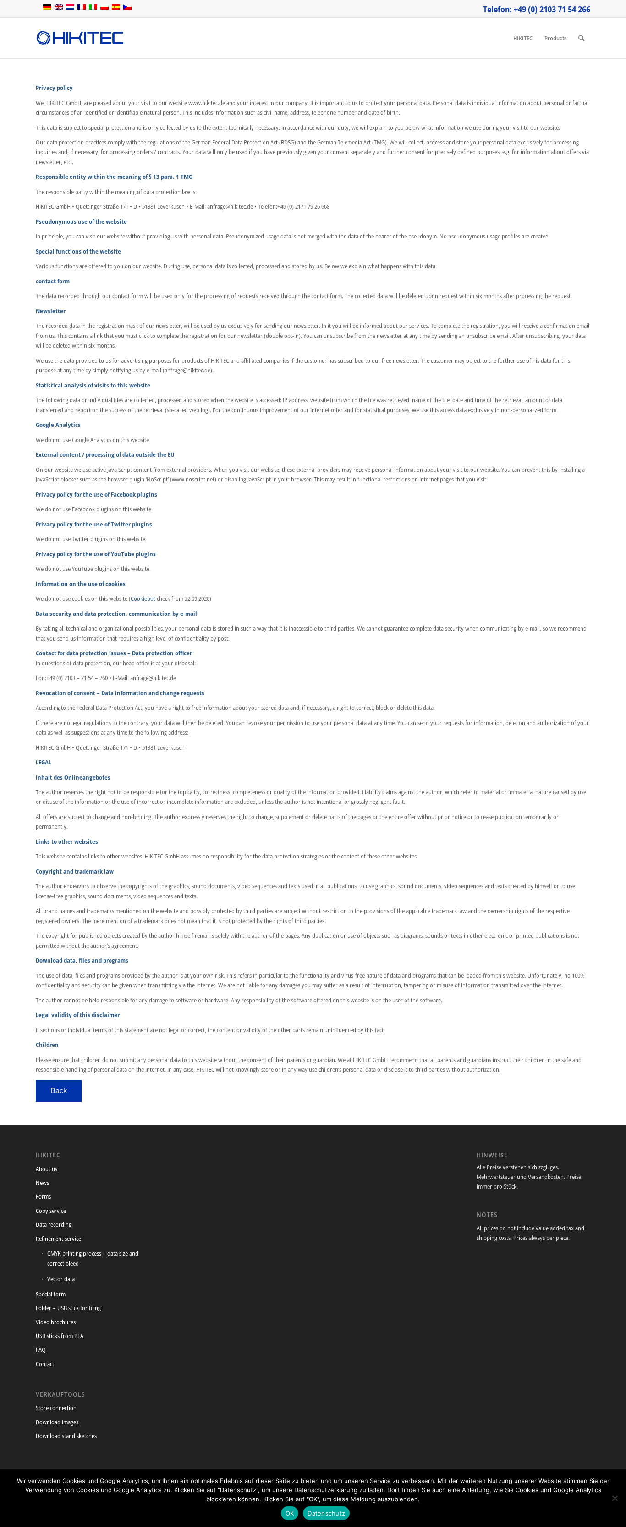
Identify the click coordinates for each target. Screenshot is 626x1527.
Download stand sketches (66, 1436)
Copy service (51, 1210)
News (42, 1182)
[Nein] (614, 1498)
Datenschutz (326, 1513)
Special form (51, 1294)
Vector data (61, 1279)
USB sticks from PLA (59, 1336)
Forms (43, 1196)
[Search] (581, 38)
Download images (57, 1422)
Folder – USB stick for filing (68, 1308)
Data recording (53, 1224)
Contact (45, 1364)
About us (46, 1169)
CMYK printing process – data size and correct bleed (92, 1258)
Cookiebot (143, 598)
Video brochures (56, 1322)
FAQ (41, 1349)
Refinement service (58, 1238)
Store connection (56, 1408)
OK (290, 1513)
